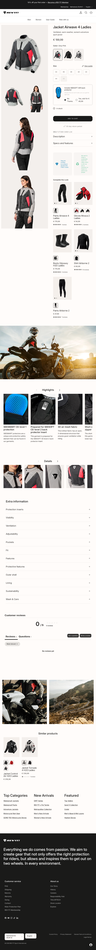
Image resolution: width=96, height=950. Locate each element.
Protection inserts (14, 509)
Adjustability (12, 534)
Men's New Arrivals (41, 814)
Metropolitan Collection (43, 809)
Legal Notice (87, 937)
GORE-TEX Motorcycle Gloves (15, 818)
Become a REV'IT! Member (58, 2)
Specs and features (63, 143)
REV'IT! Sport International (18, 943)
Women (38, 20)
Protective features (15, 566)
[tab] (25, 637)
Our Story (54, 886)
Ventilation (11, 525)
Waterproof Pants (10, 805)
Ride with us (63, 20)
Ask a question (73, 636)
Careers (53, 893)
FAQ (6, 886)
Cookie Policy (53, 934)
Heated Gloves (70, 818)
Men (29, 20)
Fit (7, 550)
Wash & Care (12, 599)
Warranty (8, 896)
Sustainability (12, 591)
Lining (9, 583)
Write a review (85, 636)
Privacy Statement (65, 934)
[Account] (80, 12)
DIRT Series (38, 801)
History (53, 890)
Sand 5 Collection (71, 805)
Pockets (10, 542)
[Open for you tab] (91, 945)
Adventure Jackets (11, 809)
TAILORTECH (55, 900)
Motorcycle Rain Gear (12, 814)
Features (10, 558)
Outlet (66, 809)
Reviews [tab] (11, 636)
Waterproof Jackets (11, 801)
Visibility (10, 517)
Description (59, 136)
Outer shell (11, 574)
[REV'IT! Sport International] (11, 12)
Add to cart (73, 118)
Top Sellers (68, 801)
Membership (64, 7)
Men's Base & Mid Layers (74, 814)
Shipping (8, 890)
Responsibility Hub (57, 896)
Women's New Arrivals (42, 818)
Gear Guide (50, 20)
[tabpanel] (48, 659)
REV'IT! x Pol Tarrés (41, 805)
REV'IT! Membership (12, 910)
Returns (8, 893)
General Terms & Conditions (82, 934)
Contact (8, 903)
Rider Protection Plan (13, 907)
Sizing (7, 900)
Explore (53, 907)
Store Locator (55, 903)
